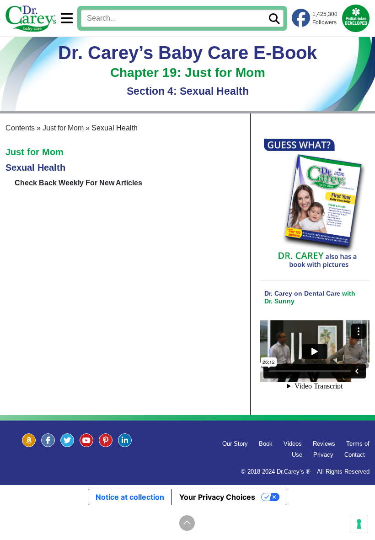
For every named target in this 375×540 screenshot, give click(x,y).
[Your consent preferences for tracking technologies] (359, 524)
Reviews (324, 443)
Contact (354, 454)
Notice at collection (130, 497)
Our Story (235, 443)
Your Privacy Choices (217, 497)
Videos (293, 443)
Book (266, 443)
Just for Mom (34, 152)
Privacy (323, 454)
